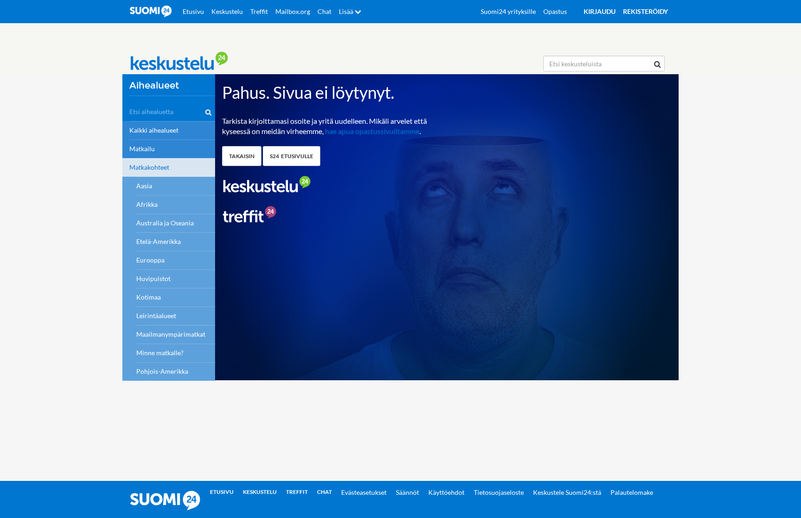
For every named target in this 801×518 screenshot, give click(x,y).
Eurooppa (150, 260)
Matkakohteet (149, 167)
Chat (324, 11)
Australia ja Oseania (165, 223)
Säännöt (407, 492)
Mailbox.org (292, 11)
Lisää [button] (347, 11)
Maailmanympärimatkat (170, 334)
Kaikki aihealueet (153, 130)
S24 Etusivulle (291, 156)
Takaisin (241, 156)
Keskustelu (227, 11)
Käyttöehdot (446, 492)
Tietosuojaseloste (499, 492)
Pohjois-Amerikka (162, 371)
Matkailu (142, 149)
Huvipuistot (153, 278)
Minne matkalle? (160, 353)
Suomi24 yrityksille (508, 11)
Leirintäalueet (156, 316)
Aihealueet (154, 85)
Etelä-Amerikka (158, 241)
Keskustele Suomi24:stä (567, 492)
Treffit (259, 11)
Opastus (555, 11)
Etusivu (193, 11)
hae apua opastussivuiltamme (372, 131)
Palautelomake (631, 492)
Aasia (144, 186)
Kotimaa (148, 297)
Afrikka (147, 204)
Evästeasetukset (364, 492)
